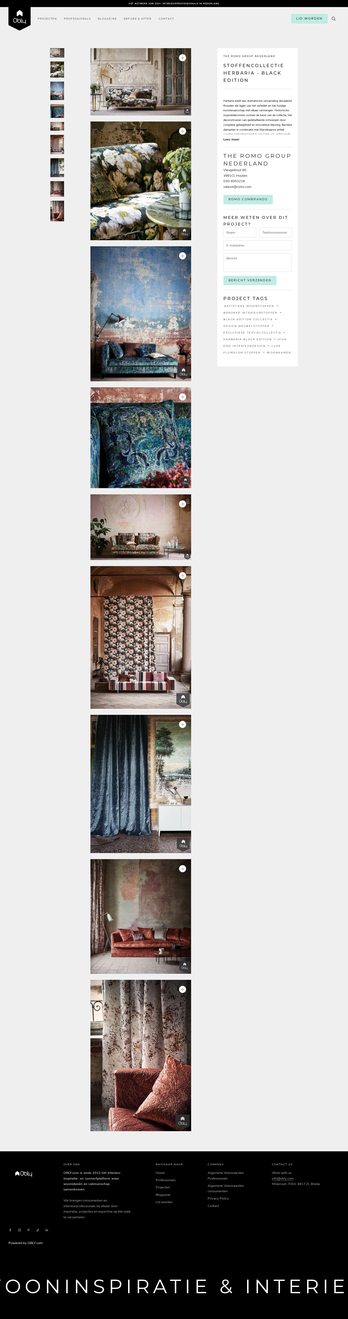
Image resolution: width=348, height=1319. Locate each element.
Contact (213, 1206)
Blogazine (107, 18)
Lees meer (231, 139)
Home (160, 1172)
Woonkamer (279, 352)
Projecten (47, 18)
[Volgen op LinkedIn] (47, 1230)
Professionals (77, 18)
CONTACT (166, 18)
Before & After (138, 18)
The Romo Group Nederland (249, 56)
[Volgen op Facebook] (10, 1230)
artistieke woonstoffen (249, 306)
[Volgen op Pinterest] (28, 1230)
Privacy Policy (218, 1198)
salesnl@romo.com (237, 186)
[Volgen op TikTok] (38, 1230)
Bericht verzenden (250, 280)
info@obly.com (283, 1178)
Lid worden (164, 1202)
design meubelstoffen (246, 325)
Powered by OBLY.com (25, 1243)
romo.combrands (248, 199)
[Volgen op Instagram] (19, 1230)
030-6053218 (234, 181)
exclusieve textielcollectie (252, 332)
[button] (140, 82)
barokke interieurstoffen (250, 312)
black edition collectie (248, 319)
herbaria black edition (247, 339)
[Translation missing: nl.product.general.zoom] (182, 57)
